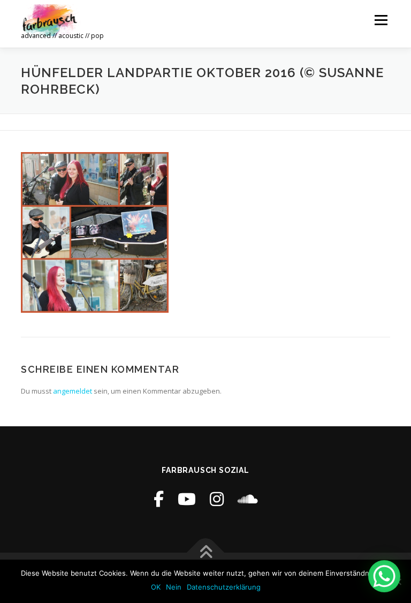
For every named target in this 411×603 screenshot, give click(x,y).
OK (156, 587)
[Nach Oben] (206, 553)
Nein (173, 587)
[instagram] (217, 499)
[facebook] (159, 499)
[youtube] (187, 499)
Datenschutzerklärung (224, 587)
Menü (380, 20)
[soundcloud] (248, 499)
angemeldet (72, 391)
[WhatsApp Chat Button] (384, 576)
